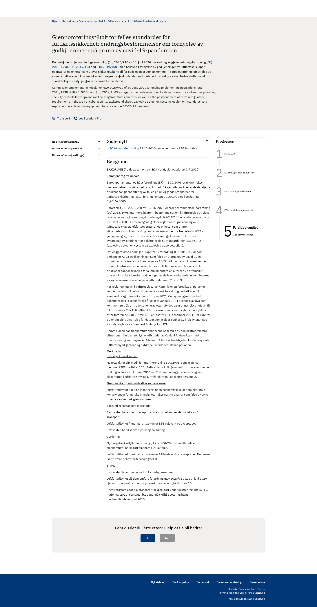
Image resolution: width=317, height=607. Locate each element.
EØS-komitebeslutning (124, 148)
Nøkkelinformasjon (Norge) (68, 155)
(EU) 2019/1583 (107, 67)
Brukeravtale (257, 582)
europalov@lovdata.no (251, 598)
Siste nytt (117, 141)
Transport (63, 118)
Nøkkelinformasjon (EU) (66, 141)
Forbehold (203, 582)
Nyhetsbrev (157, 582)
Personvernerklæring (229, 582)
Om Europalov (180, 582)
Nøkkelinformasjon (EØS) (67, 148)
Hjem (55, 21)
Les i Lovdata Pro (90, 118)
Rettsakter (68, 21)
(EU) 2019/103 (80, 67)
